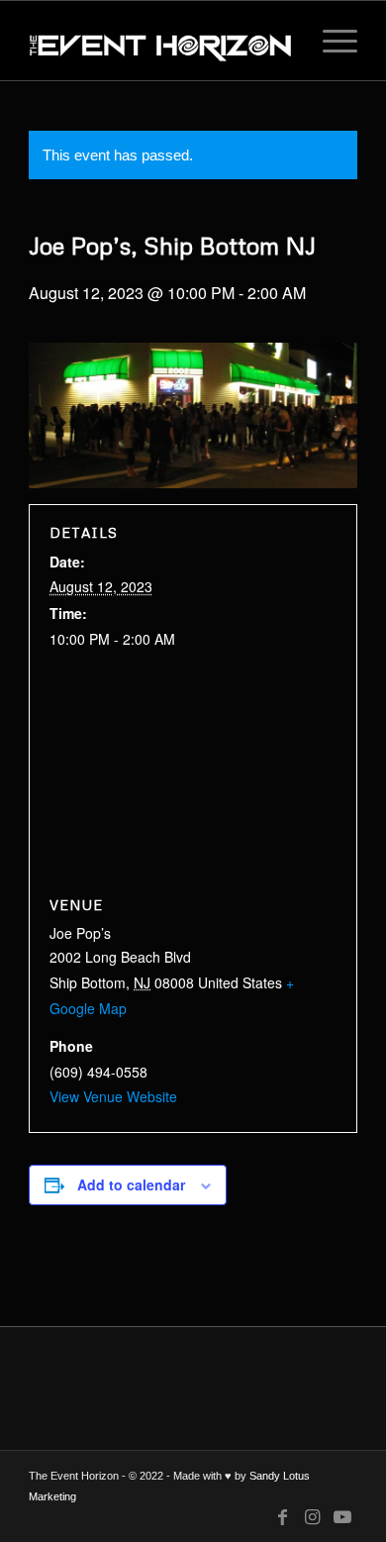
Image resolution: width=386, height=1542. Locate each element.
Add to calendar (131, 1184)
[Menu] (330, 40)
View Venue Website (113, 1096)
